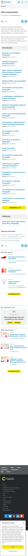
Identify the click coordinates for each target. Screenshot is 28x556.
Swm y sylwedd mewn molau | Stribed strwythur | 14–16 (18, 347)
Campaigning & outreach (8, 489)
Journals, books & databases (9, 491)
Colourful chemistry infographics (14, 270)
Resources (3, 6)
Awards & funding (6, 502)
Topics (12, 467)
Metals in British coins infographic (14, 81)
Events (4, 495)
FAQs (2, 471)
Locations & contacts (7, 497)
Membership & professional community (11, 487)
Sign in (10, 322)
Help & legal (5, 506)
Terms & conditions (7, 510)
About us (4, 486)
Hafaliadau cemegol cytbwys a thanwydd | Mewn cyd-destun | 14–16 (18, 360)
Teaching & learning (7, 501)
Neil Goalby (22, 338)
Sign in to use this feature (20, 18)
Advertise (4, 504)
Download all (14, 207)
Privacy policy (6, 508)
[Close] (24, 523)
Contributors (4, 469)
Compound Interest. (13, 236)
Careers (4, 499)
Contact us (4, 467)
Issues (19, 467)
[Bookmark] (25, 21)
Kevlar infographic (8, 148)
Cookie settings (13, 551)
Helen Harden (14, 338)
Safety (8, 471)
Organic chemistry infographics (14, 282)
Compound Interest (16, 15)
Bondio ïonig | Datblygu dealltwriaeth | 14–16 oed (18, 335)
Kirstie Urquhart (15, 351)
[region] (13, 538)
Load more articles (14, 294)
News (4, 493)
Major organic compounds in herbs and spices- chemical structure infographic (12, 72)
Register (17, 322)
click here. (17, 240)
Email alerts (14, 469)
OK (13, 547)
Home (4, 484)
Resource (10, 254)
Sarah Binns (13, 364)
